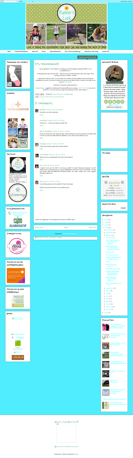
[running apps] (114, 105)
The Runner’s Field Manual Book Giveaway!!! (118, 403)
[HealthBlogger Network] (18, 338)
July (107, 293)
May (107, 299)
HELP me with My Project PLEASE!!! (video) (113, 258)
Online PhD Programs (18, 319)
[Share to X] (40, 94)
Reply (41, 115)
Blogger (76, 454)
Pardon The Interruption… (114, 381)
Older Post (92, 227)
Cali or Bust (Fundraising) (72, 52)
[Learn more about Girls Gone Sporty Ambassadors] (18, 214)
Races (43, 52)
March (108, 304)
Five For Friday (110, 237)
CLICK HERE (68, 82)
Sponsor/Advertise (55, 52)
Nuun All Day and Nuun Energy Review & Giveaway (117, 391)
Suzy (41, 181)
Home (9, 52)
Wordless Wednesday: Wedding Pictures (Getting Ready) (112, 273)
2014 (106, 219)
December (109, 230)
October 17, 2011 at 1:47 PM (51, 181)
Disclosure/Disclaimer (21, 52)
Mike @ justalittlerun (46, 131)
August (108, 291)
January (108, 309)
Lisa (41, 165)
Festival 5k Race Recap (113, 268)
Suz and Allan (44, 154)
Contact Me (105, 52)
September (109, 288)
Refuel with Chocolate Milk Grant (55, 97)
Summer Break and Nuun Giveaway (114, 399)
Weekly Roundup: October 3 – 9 (111, 265)
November (109, 232)
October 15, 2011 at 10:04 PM (54, 109)
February (109, 307)
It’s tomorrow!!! (110, 252)
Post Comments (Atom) (69, 233)
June (107, 296)
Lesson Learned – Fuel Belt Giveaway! (117, 344)
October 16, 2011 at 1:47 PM (57, 154)
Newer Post (39, 227)
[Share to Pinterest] (43, 94)
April (107, 301)
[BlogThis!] (38, 94)
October (108, 235)
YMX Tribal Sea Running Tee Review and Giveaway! (117, 335)
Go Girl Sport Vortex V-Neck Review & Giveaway (113, 242)
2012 (106, 225)
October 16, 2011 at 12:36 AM (61, 131)
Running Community (18, 349)
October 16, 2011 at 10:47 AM (55, 144)
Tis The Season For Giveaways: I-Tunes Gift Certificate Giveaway (117, 326)
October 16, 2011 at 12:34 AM (56, 120)
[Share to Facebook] (41, 94)
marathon (42, 97)
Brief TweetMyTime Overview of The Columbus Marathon (113, 247)
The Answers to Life (112, 255)
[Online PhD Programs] (17, 317)
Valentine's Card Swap (91, 52)
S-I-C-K (108, 261)
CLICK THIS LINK (83, 88)
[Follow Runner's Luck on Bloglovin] (114, 108)
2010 (106, 312)
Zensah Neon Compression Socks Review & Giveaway (116, 354)
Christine (42, 109)
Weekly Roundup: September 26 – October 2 (111, 278)
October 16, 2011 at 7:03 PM (51, 165)
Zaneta (18, 347)
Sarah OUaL (43, 120)
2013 (106, 222)
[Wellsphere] (18, 352)
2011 (106, 227)
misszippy (43, 144)
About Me (35, 52)
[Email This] (36, 94)
